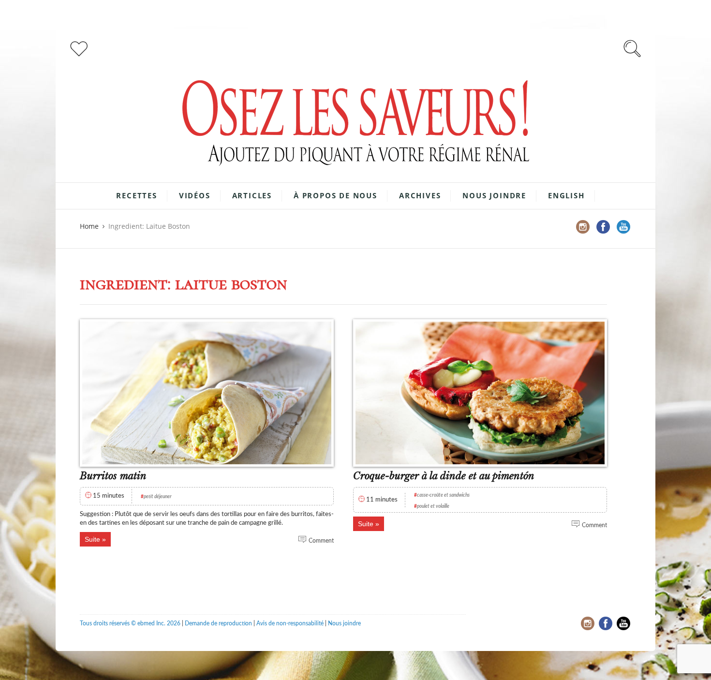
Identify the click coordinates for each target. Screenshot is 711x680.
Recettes (136, 195)
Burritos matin (113, 476)
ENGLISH (566, 195)
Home (89, 226)
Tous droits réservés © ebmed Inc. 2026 (130, 623)
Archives (420, 195)
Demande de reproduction (218, 623)
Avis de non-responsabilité (290, 623)
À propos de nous (335, 195)
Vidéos (194, 195)
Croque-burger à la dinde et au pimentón (443, 476)
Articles (252, 195)
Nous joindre (494, 195)
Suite (92, 539)
